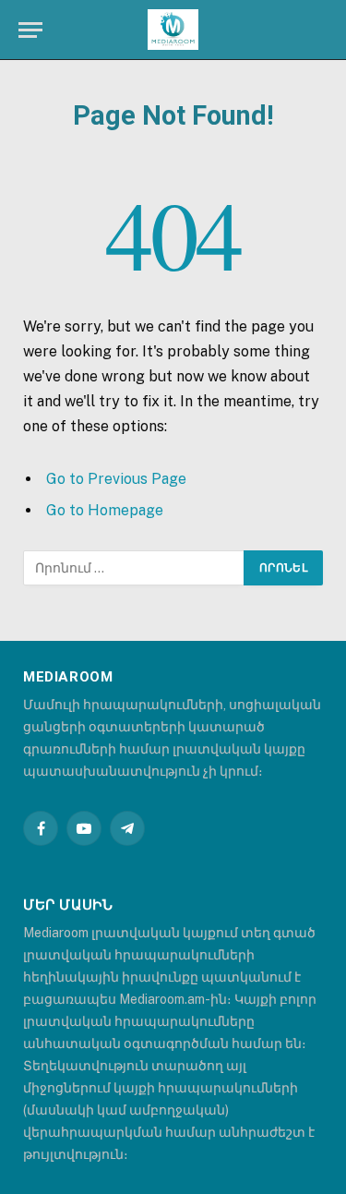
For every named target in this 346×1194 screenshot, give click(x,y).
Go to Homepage (104, 510)
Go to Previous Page (116, 479)
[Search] (326, 30)
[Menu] (30, 30)
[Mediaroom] (172, 30)
